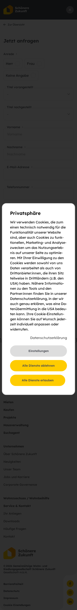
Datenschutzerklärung (48, 338)
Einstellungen (38, 351)
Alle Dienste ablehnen (38, 365)
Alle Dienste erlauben (38, 380)
